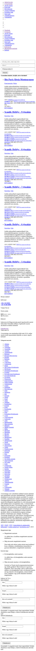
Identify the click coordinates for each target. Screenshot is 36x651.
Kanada (6, 405)
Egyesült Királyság (10, 375)
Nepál (6, 442)
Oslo (12, 116)
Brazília (6, 357)
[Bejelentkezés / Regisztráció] (4, 27)
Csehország (7, 364)
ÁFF (2, 525)
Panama (6, 452)
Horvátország (8, 9)
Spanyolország (8, 460)
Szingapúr (7, 470)
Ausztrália (7, 349)
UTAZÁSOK (8, 4)
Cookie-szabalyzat (13, 527)
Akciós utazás (8, 5)
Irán (5, 394)
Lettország (7, 419)
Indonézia (7, 392)
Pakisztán (7, 450)
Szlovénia (7, 474)
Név (3, 582)
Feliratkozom (4, 328)
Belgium (6, 354)
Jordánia (6, 402)
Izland (6, 397)
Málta (6, 429)
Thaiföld (6, 477)
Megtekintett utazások (10, 48)
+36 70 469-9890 (6, 305)
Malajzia (6, 425)
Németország (8, 440)
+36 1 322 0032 (5, 303)
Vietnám (6, 489)
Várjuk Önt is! (5, 308)
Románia (7, 457)
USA (5, 485)
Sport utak (7, 14)
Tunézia (6, 480)
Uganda (6, 484)
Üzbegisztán (8, 487)
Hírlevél (3, 319)
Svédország (7, 465)
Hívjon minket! (5, 297)
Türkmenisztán (8, 482)
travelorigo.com (24, 527)
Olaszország (8, 445)
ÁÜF (10, 525)
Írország (6, 395)
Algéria (6, 346)
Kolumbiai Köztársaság (11, 414)
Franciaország (8, 83)
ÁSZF (6, 525)
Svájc (6, 464)
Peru (5, 454)
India (5, 390)
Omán (6, 447)
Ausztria (6, 350)
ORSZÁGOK (8, 2)
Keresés (5, 72)
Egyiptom (7, 377)
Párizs (15, 83)
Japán (6, 400)
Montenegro (8, 437)
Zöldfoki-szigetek (9, 490)
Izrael (6, 399)
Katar (6, 407)
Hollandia (7, 387)
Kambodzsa (7, 404)
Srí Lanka (7, 462)
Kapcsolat (7, 7)
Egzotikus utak (8, 12)
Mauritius (7, 432)
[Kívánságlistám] (4, 24)
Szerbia (6, 469)
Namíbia (6, 439)
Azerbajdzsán (8, 352)
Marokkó (7, 430)
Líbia (5, 420)
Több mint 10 (5, 330)
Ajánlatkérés (8, 17)
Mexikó (6, 434)
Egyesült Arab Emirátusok (12, 374)
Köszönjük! (4, 610)
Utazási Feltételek (9, 10)
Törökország (8, 479)
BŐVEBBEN (8, 108)
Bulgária (6, 359)
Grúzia (6, 385)
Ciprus (6, 360)
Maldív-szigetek (9, 427)
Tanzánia (7, 475)
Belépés (6, 50)
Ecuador (6, 372)
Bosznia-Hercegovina (10, 355)
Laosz (6, 415)
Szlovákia (7, 472)
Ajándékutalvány (9, 15)
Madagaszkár (8, 422)
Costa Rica (7, 362)
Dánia (6, 365)
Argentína (7, 347)
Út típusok (7, 32)
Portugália (7, 455)
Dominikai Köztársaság (11, 370)
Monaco (6, 435)
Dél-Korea (7, 369)
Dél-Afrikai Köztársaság (11, 367)
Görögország (8, 384)
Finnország (7, 379)
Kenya (6, 410)
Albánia (6, 344)
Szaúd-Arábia (8, 467)
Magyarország (8, 424)
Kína (5, 412)
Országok (7, 30)
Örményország (8, 449)
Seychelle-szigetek (9, 459)
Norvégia (7, 116)
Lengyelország (8, 417)
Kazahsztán (7, 409)
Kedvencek (7, 47)
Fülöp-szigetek (8, 382)
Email (4, 591)
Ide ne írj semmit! (7, 599)
